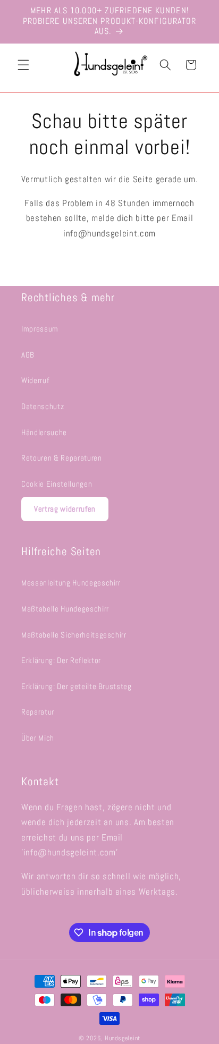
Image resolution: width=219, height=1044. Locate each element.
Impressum (39, 329)
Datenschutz (42, 406)
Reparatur (37, 712)
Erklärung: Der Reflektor (61, 660)
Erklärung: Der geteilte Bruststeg (76, 686)
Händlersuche (44, 432)
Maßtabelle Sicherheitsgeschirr (74, 635)
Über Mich (37, 738)
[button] (23, 65)
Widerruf (35, 380)
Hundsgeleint (122, 1038)
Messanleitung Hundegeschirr (71, 583)
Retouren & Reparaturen (61, 458)
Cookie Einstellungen (56, 484)
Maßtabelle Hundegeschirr (65, 609)
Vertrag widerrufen (65, 509)
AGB (28, 355)
